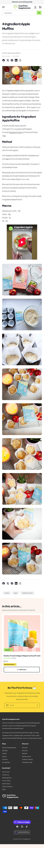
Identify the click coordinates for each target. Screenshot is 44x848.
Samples (5, 750)
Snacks (4, 756)
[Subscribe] (37, 705)
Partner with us (26, 756)
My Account (5, 772)
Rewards (24, 747)
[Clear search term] (34, 13)
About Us (25, 750)
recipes (6, 593)
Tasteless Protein (15, 132)
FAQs (4, 789)
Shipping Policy (7, 778)
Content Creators (27, 759)
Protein (4, 753)
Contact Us (5, 775)
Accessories (6, 762)
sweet (15, 593)
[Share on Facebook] (3, 60)
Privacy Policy (6, 780)
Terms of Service (7, 786)
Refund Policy (6, 784)
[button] (3, 7)
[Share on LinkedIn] (16, 60)
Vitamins (5, 759)
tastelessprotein (27, 593)
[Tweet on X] (7, 60)
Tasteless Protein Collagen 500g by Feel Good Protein (22, 656)
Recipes (24, 753)
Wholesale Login (27, 762)
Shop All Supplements (9, 747)
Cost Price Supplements (24, 839)
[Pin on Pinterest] (11, 60)
